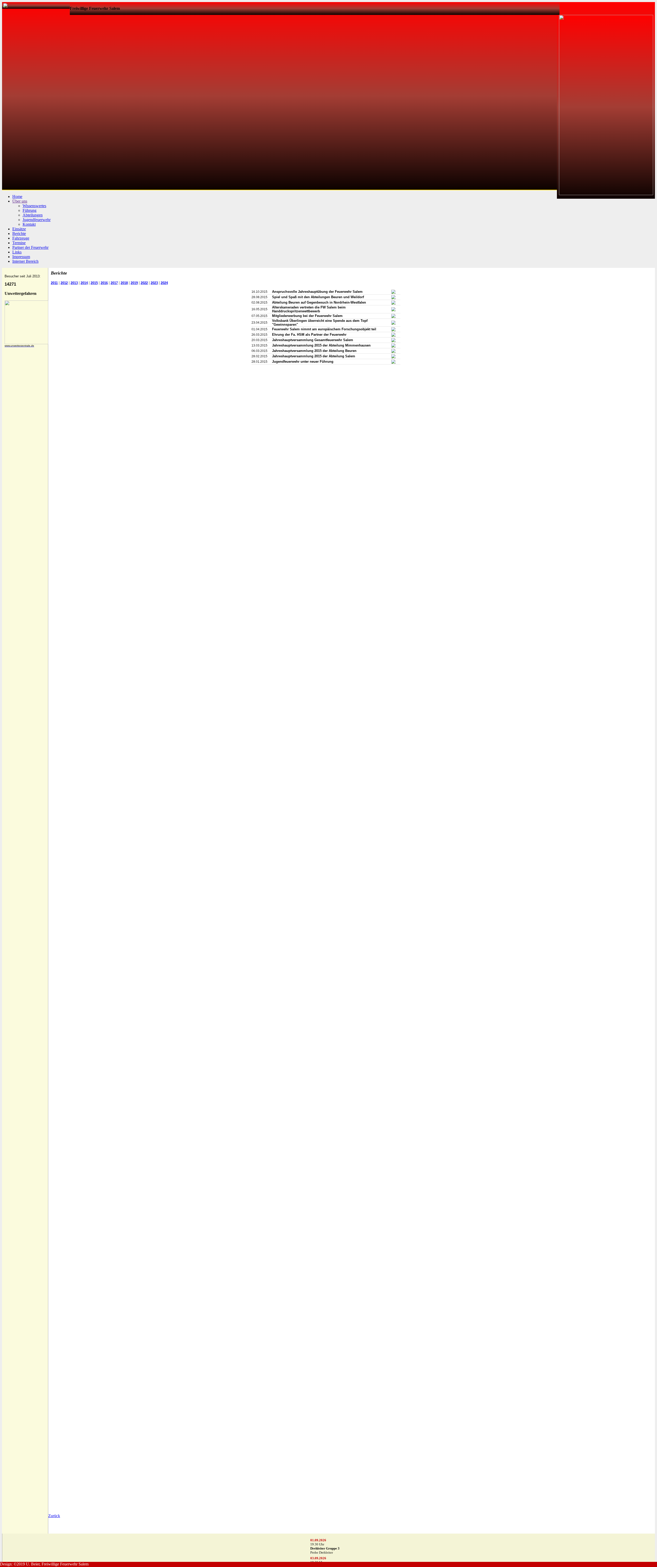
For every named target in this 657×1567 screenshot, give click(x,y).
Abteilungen (33, 215)
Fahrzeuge (20, 238)
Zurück (54, 1516)
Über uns (19, 201)
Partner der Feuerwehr (30, 247)
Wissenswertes (34, 206)
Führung (29, 210)
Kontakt (29, 224)
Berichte (19, 233)
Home (17, 196)
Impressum (21, 256)
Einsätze (19, 229)
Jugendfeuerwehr (37, 219)
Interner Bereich (25, 261)
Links (17, 252)
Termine (19, 243)
